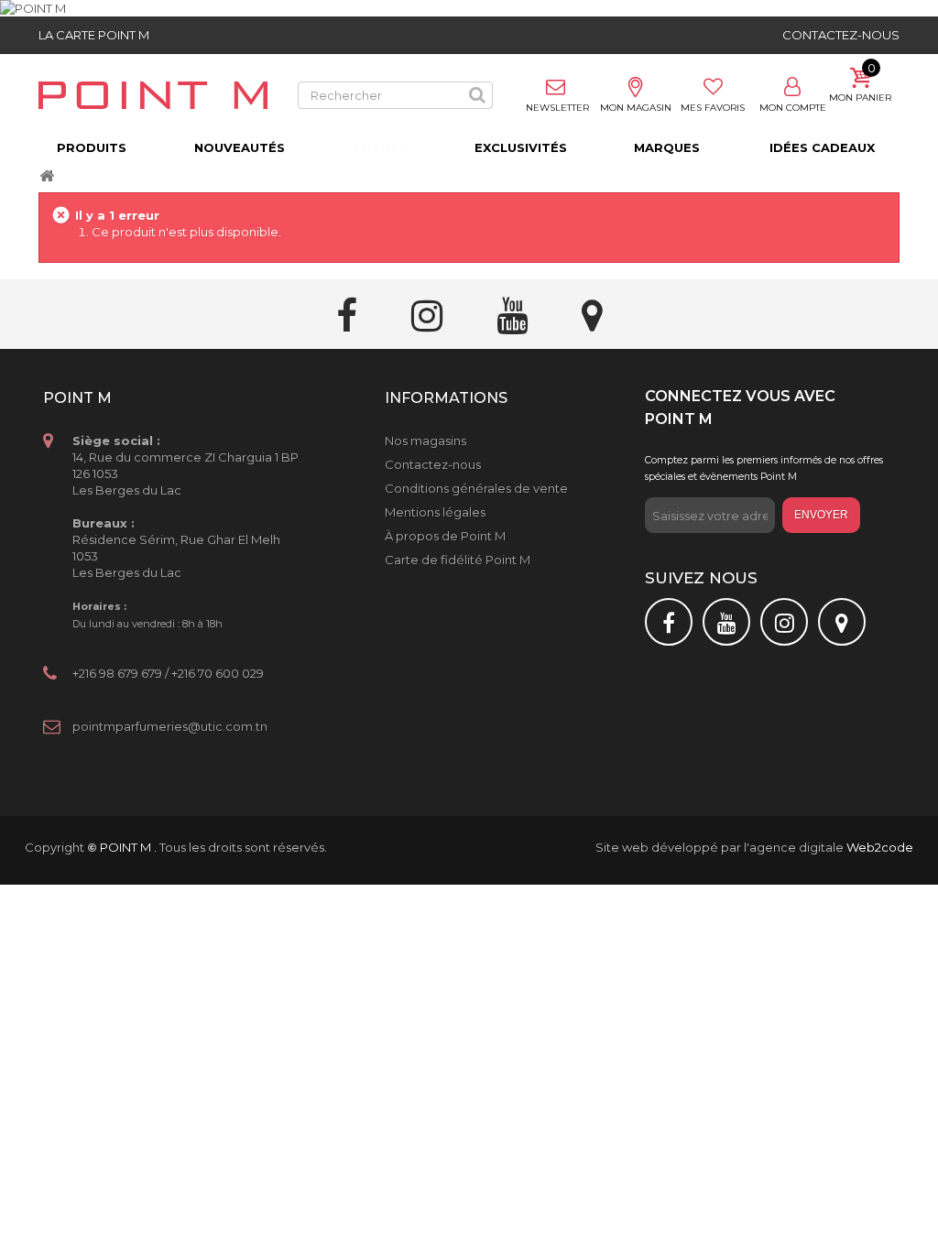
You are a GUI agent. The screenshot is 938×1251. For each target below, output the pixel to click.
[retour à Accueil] (46, 177)
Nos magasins (425, 440)
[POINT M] (469, 8)
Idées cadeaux (822, 147)
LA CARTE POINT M (93, 34)
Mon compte (792, 108)
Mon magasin (635, 108)
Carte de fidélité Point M (457, 559)
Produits (91, 147)
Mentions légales (435, 512)
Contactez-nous (841, 34)
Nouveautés (239, 147)
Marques (667, 147)
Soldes (380, 147)
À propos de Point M (445, 535)
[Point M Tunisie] (152, 95)
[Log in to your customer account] (792, 88)
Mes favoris (713, 108)
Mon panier (860, 97)
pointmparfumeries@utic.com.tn (169, 726)
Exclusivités (520, 147)
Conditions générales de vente (476, 488)
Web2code (879, 847)
